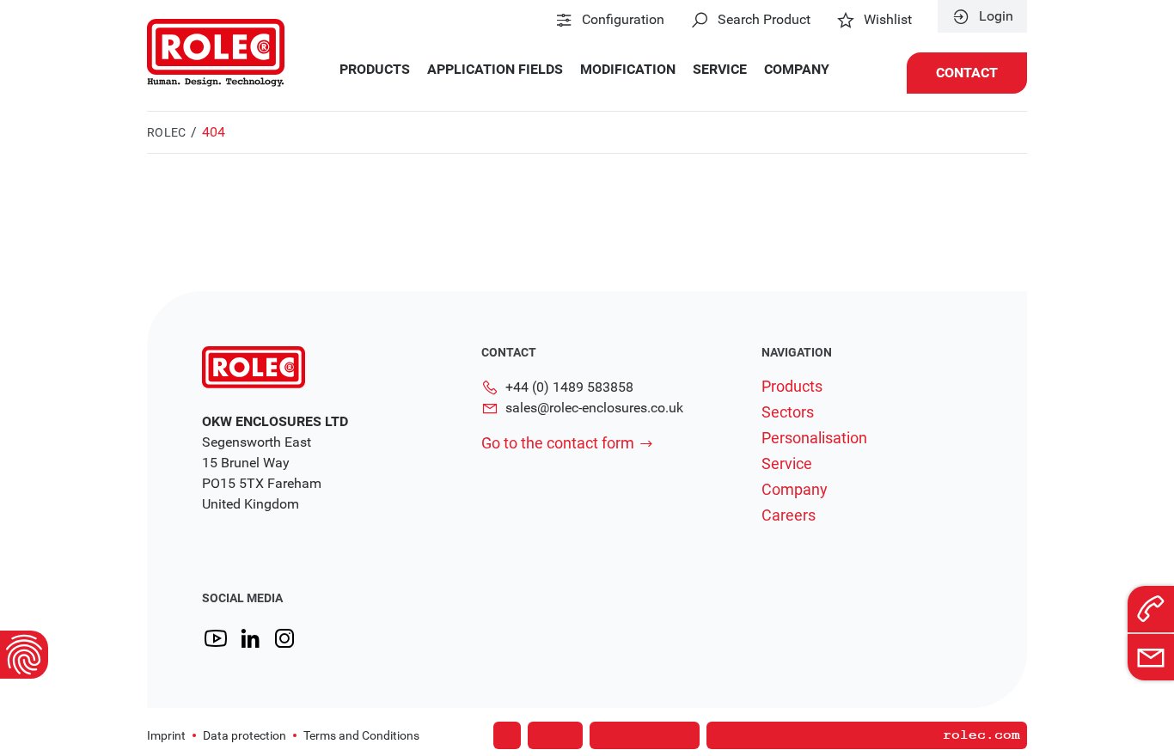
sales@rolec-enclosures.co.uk (594, 407)
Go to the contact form (557, 443)
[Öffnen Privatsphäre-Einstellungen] (24, 655)
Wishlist (888, 20)
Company (796, 69)
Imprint (166, 735)
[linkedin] (250, 639)
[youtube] (215, 639)
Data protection (244, 735)
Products (374, 69)
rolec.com (981, 735)
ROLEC (166, 132)
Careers (788, 515)
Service (720, 69)
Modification (628, 69)
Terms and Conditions (361, 735)
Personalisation (814, 438)
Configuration (623, 20)
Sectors (787, 412)
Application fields (495, 69)
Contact (967, 72)
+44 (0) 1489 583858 (569, 387)
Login (996, 16)
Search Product (764, 20)
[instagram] (284, 639)
